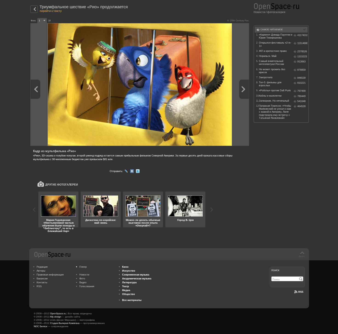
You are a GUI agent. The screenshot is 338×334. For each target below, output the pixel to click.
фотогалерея (276, 12)
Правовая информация (50, 274)
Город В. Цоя (185, 220)
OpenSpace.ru (58, 313)
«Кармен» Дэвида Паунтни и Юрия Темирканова (275, 36)
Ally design (55, 316)
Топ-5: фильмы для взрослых (270, 84)
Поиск (275, 270)
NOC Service (40, 326)
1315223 (302, 56)
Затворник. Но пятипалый (274, 100)
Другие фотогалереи (61, 184)
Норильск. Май (267, 56)
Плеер (83, 266)
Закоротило (265, 77)
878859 (301, 69)
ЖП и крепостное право (273, 51)
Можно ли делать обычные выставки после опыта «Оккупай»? (143, 223)
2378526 (302, 51)
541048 (301, 101)
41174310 (302, 35)
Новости (259, 12)
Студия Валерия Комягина (65, 323)
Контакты (42, 282)
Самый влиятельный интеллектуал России (271, 62)
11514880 (302, 43)
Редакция (42, 266)
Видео (82, 282)
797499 (301, 90)
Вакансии (42, 278)
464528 (301, 106)
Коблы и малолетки (270, 95)
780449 (301, 96)
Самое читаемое (272, 29)
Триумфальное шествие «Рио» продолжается (84, 7)
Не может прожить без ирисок (272, 71)
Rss (300, 291)
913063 (301, 61)
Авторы (41, 270)
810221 (301, 82)
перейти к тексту (51, 11)
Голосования (86, 286)
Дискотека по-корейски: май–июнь (100, 221)
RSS (39, 286)
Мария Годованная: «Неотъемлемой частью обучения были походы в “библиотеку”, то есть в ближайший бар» (58, 225)
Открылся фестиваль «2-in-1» (275, 44)
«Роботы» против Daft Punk (275, 90)
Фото (82, 278)
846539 (301, 77)
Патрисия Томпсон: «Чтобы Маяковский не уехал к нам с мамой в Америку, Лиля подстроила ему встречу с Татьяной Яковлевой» (275, 111)
